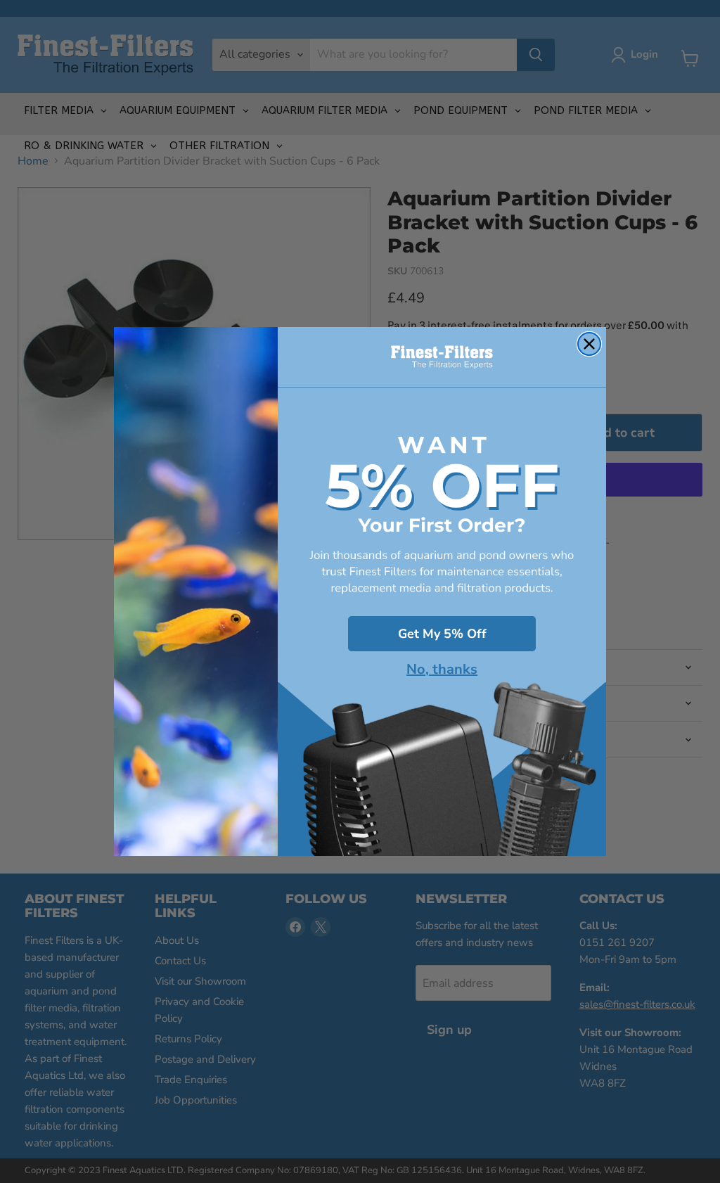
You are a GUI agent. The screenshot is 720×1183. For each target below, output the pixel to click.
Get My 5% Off (442, 633)
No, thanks (441, 670)
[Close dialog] (589, 344)
